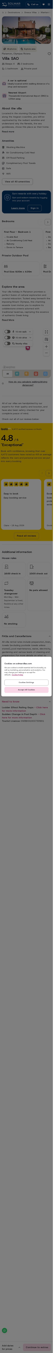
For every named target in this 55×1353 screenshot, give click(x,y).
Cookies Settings (26, 682)
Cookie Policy (17, 675)
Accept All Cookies (26, 690)
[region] (26, 676)
